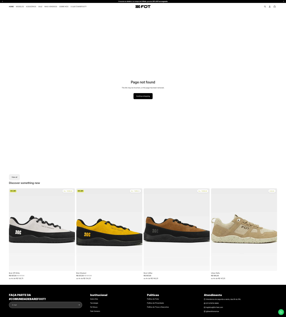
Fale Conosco (95, 311)
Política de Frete (153, 299)
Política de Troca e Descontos (158, 307)
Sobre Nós (94, 299)
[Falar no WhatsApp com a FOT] (281, 312)
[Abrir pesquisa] (265, 6)
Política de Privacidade (155, 303)
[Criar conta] (79, 305)
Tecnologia (94, 303)
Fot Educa (93, 307)
